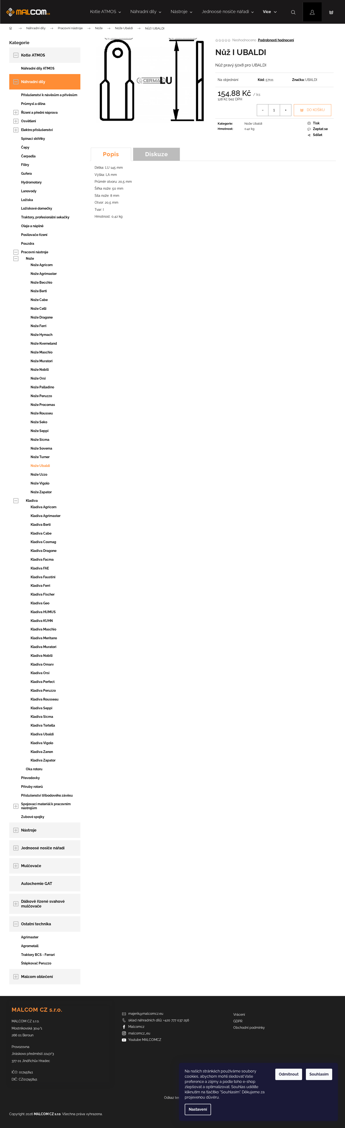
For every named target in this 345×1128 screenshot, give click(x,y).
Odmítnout (289, 1074)
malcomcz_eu (139, 1033)
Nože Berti (39, 291)
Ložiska (27, 200)
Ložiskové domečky (36, 208)
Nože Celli (38, 308)
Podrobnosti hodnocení (276, 40)
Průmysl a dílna (33, 104)
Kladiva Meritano (44, 638)
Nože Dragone (42, 317)
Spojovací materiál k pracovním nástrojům (46, 806)
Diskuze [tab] (156, 154)
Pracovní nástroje (34, 252)
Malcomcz (136, 1027)
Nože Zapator (41, 492)
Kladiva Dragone (43, 551)
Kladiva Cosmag (43, 542)
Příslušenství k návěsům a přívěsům (49, 95)
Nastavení (198, 1109)
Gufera (26, 173)
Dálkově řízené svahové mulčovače (43, 903)
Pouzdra (27, 243)
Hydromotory (31, 182)
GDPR (237, 1021)
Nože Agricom (42, 265)
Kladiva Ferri (40, 586)
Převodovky (30, 778)
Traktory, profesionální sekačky (45, 217)
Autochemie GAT (36, 883)
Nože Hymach (41, 335)
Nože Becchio (41, 282)
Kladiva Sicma (42, 717)
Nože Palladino (42, 387)
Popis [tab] (111, 154)
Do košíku (316, 110)
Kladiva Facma (42, 559)
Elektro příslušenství (37, 130)
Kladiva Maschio (43, 629)
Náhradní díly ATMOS (38, 68)
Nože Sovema (41, 448)
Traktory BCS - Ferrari (38, 955)
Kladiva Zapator (43, 760)
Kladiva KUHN (42, 621)
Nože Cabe (39, 300)
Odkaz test (172, 1098)
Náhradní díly (33, 82)
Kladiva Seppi (41, 708)
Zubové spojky (32, 817)
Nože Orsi (38, 378)
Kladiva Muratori (43, 647)
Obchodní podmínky (249, 1027)
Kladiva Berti (41, 524)
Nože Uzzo (39, 474)
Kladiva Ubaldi (42, 734)
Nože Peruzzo (41, 396)
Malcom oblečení (37, 976)
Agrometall (29, 946)
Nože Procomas (43, 405)
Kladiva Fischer (43, 594)
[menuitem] (105, 11)
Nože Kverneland (44, 343)
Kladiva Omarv (42, 664)
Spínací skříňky (33, 139)
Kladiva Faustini (43, 577)
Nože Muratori (42, 361)
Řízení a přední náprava (39, 112)
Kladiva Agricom (43, 507)
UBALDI (311, 80)
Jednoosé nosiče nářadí (42, 848)
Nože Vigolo (40, 483)
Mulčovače (31, 866)
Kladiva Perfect (43, 682)
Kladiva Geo (40, 603)
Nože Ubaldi (40, 466)
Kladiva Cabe (41, 533)
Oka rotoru (34, 769)
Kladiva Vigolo (42, 743)
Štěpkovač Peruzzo (36, 963)
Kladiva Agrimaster (45, 516)
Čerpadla (28, 156)
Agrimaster (29, 937)
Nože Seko (39, 422)
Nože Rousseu (42, 413)
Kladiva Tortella (43, 725)
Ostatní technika (36, 924)
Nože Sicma (40, 440)
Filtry (25, 165)
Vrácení (239, 1014)
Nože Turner (40, 457)
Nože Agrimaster (44, 274)
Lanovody (29, 191)
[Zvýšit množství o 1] (285, 110)
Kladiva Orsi (40, 673)
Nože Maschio (41, 352)
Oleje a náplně (32, 226)
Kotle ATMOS (33, 55)
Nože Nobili (40, 369)
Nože (30, 258)
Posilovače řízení (34, 235)
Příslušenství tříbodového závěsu (47, 795)
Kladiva (32, 501)
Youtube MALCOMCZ (144, 1040)
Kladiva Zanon (42, 752)
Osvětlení (28, 121)
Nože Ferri (38, 326)
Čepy (25, 147)
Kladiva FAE (40, 568)
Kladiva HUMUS (43, 612)
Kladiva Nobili (42, 656)
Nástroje (29, 830)
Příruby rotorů (32, 787)
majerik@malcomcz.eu (145, 1013)
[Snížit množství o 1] (262, 110)
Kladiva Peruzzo (43, 690)
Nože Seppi (40, 431)
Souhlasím (319, 1074)
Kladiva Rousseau (45, 699)
